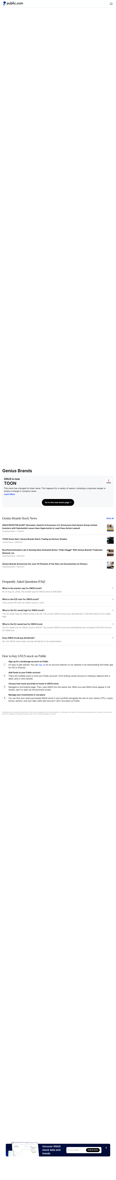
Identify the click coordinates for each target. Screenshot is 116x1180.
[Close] (106, 1147)
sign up (41, 665)
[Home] (13, 3)
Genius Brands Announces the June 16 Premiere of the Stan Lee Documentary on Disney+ (45, 564)
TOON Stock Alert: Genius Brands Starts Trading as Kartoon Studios (34, 539)
